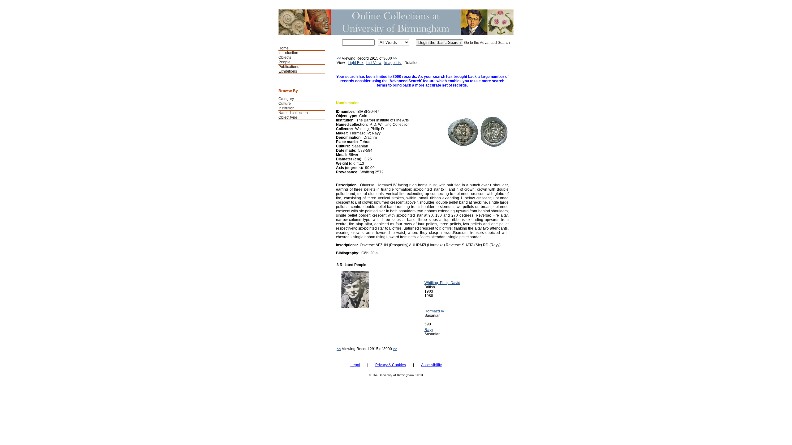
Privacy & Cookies (390, 365)
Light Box (356, 63)
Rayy (428, 330)
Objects (284, 57)
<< (339, 58)
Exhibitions (287, 71)
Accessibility (431, 365)
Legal (355, 365)
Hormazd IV (434, 311)
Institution (286, 108)
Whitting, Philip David (442, 283)
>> (395, 58)
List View (373, 63)
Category (286, 99)
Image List (393, 63)
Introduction (288, 53)
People (284, 62)
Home (283, 48)
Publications (288, 67)
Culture (284, 103)
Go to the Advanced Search (487, 42)
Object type (287, 117)
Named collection (293, 113)
